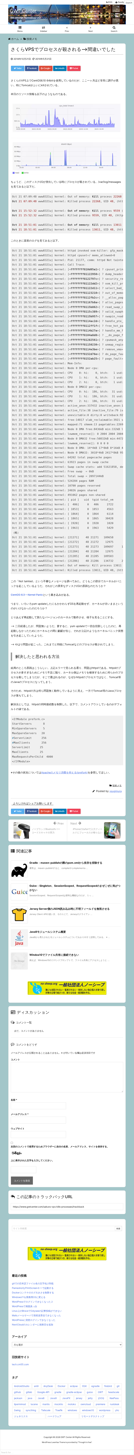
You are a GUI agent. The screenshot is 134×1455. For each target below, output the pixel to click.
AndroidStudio (21, 1386)
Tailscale (45, 1410)
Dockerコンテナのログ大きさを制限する (33, 1292)
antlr (36, 1386)
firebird (108, 1386)
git (118, 1386)
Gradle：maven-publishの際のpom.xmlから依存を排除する (65, 862)
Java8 (41, 1398)
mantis (46, 1404)
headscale (113, 1392)
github (17, 1392)
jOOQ (101, 1398)
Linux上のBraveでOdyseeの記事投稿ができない (37, 1310)
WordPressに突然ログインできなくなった (33, 1320)
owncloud (86, 1404)
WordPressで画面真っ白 (24, 1306)
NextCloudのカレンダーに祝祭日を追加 (32, 1324)
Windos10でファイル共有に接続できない (54, 954)
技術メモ (117, 785)
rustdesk (114, 1404)
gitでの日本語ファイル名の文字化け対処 (33, 1283)
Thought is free (84, 1442)
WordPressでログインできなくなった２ (32, 1301)
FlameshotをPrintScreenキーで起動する (33, 1288)
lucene (34, 1404)
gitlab (29, 1392)
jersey (79, 1398)
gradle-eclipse (74, 1392)
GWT (100, 1392)
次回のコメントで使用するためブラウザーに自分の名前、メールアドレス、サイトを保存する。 (60, 1146)
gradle (57, 1392)
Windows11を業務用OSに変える (28, 1297)
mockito (58, 1404)
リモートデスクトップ (92, 1416)
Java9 (53, 1398)
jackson (18, 1398)
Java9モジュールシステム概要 (47, 931)
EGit (84, 1386)
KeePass (114, 1398)
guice (90, 1392)
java (30, 1398)
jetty (90, 1398)
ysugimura (115, 791)
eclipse (74, 1386)
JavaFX (66, 1398)
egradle (95, 1386)
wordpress (104, 1410)
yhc (117, 1410)
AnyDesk (48, 1386)
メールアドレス (20, 1114)
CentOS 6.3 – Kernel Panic (27, 594)
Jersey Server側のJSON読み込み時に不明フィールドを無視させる (69, 908)
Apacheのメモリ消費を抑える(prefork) (64, 772)
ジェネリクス (21, 1416)
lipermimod (20, 1404)
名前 (14, 1099)
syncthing (31, 1410)
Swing (17, 1410)
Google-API (43, 1392)
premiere (100, 1404)
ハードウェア (54, 1416)
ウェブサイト (18, 1128)
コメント (15, 1059)
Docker (61, 1386)
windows (72, 1410)
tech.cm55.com (20, 1364)
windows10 (88, 1410)
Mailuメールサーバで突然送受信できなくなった (36, 1315)
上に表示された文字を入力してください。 (32, 1160)
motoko (72, 1404)
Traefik (59, 1410)
